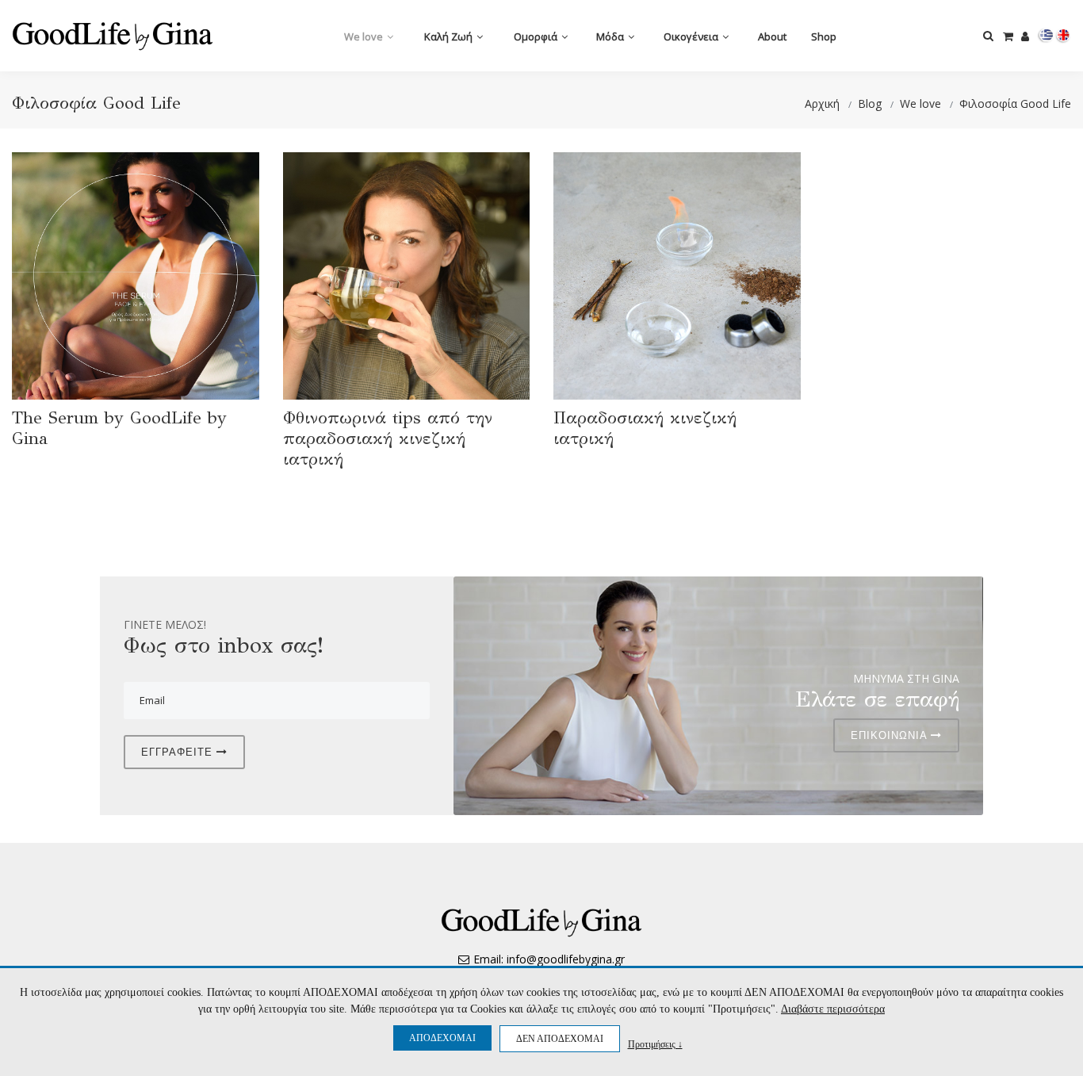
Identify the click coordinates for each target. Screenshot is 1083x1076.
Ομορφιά (537, 36)
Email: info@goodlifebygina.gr (549, 959)
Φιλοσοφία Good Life (1015, 103)
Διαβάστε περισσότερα (833, 1009)
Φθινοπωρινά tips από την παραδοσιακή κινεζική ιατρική (387, 438)
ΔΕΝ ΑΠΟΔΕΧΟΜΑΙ (559, 1038)
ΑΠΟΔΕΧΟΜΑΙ (442, 1037)
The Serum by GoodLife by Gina (119, 428)
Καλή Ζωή (449, 36)
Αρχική (822, 103)
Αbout (772, 36)
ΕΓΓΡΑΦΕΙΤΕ (178, 752)
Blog (870, 103)
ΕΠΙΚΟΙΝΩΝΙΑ (891, 735)
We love (364, 36)
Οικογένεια (692, 36)
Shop (823, 36)
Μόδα (611, 36)
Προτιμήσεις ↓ (655, 1044)
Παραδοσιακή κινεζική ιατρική (645, 428)
